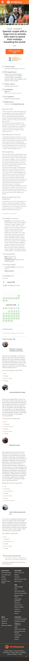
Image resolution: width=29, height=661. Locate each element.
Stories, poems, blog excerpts (19, 632)
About (3, 617)
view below (21, 68)
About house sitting (19, 591)
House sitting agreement (17, 599)
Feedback (16, 637)
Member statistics (8, 651)
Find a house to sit (19, 572)
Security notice (18, 605)
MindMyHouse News (19, 621)
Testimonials (17, 635)
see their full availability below (13, 93)
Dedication (4, 621)
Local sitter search (6, 574)
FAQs (15, 589)
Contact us (17, 609)
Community (17, 617)
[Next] (26, 14)
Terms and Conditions (19, 651)
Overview (3, 579)
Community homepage (20, 619)
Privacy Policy (6, 652)
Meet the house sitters (20, 629)
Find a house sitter (6, 572)
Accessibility (23, 652)
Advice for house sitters (20, 579)
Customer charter (14, 652)
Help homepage (18, 586)
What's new (17, 611)
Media (16, 627)
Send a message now (14, 51)
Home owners (5, 570)
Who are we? (4, 619)
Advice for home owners (5, 582)
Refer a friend (17, 581)
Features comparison (12, 654)
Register (3, 577)
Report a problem (19, 607)
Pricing (16, 613)
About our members (6, 625)
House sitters (17, 570)
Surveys (16, 639)
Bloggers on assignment (17, 624)
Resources (17, 602)
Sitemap (20, 654)
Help (15, 584)
